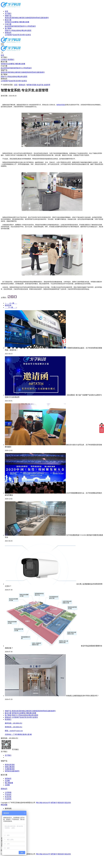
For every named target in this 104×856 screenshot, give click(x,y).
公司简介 (4, 59)
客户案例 (8, 28)
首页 (6, 11)
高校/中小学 (9, 30)
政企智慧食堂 (10, 26)
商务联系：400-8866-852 (13, 727)
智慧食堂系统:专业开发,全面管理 (38, 85)
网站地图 (4, 805)
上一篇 (11, 303)
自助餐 (26, 22)
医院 (29, 30)
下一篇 (11, 307)
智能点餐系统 (19, 18)
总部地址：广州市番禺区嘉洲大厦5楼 (18, 734)
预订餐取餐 (20, 22)
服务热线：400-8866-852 (13, 723)
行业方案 (8, 24)
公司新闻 (8, 35)
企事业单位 (24, 30)
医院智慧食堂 (19, 26)
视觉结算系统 (10, 18)
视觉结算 (60, 802)
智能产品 (8, 15)
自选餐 (13, 22)
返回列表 (8, 305)
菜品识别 (67, 802)
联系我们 (11, 59)
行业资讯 (27, 35)
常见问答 (21, 35)
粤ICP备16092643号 (43, 802)
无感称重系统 (29, 18)
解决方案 (8, 20)
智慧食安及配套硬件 (41, 18)
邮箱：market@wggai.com (14, 731)
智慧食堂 (8, 22)
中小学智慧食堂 (30, 26)
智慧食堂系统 (60, 105)
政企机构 (16, 30)
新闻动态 (8, 32)
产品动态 (14, 35)
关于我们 (8, 13)
